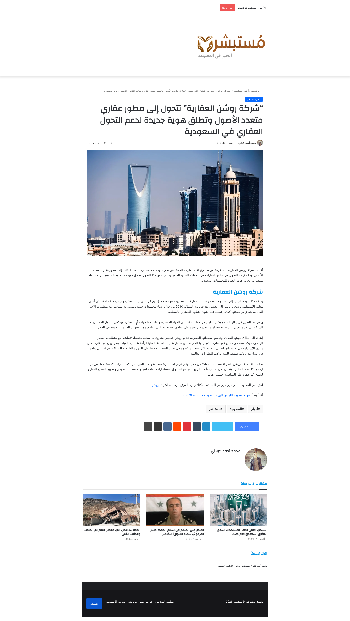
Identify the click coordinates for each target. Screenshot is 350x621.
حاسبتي (94, 603)
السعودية (236, 409)
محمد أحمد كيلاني (247, 142)
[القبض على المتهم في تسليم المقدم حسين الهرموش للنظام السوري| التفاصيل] (175, 510)
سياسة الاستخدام (164, 601)
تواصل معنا (146, 601)
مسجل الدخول (242, 565)
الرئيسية (256, 90)
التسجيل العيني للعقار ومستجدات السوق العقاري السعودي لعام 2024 (242, 532)
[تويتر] (233, 458)
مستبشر (214, 409)
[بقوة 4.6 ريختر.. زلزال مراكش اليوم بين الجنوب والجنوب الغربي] (111, 510)
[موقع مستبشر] (230, 46)
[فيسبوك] (238, 458)
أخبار (254, 409)
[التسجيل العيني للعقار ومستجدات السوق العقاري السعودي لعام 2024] (238, 510)
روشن (155, 385)
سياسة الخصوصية (115, 601)
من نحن (132, 601)
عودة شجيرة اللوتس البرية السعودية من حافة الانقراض (215, 395)
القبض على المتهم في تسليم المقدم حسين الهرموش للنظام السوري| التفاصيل (177, 532)
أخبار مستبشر (241, 90)
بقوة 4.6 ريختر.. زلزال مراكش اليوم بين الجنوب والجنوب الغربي (112, 532)
